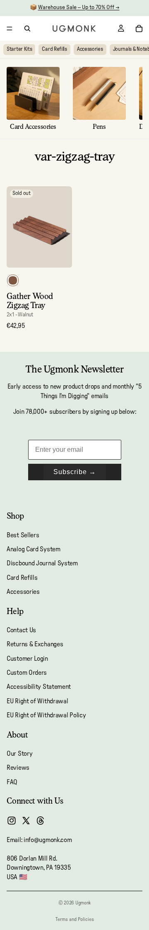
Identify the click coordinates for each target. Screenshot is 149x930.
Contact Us (21, 630)
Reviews (18, 767)
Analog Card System (33, 549)
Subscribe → (74, 471)
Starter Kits (19, 49)
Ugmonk (83, 902)
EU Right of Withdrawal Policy (46, 715)
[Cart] (139, 28)
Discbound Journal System (42, 563)
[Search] (27, 28)
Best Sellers (23, 535)
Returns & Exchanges (35, 644)
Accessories (90, 49)
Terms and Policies (74, 919)
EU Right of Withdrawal (37, 701)
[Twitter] (26, 821)
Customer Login (27, 658)
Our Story (19, 753)
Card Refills (54, 49)
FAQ (12, 782)
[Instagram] (12, 821)
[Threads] (41, 821)
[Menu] (9, 28)
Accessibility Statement (39, 687)
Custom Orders (27, 672)
